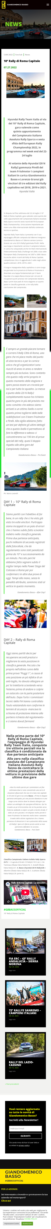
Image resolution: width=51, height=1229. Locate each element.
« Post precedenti (12, 1084)
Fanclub (18, 54)
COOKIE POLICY (30, 1219)
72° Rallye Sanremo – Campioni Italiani (25, 1011)
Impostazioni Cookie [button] (11, 1223)
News (27, 54)
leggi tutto (12, 970)
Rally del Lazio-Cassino (21, 1063)
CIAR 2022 (8, 54)
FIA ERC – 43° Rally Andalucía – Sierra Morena (23, 961)
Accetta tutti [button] (27, 1223)
